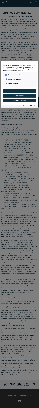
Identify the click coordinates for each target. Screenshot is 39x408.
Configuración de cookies (19, 100)
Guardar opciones (19, 95)
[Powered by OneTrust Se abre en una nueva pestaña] (30, 106)
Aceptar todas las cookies (19, 91)
